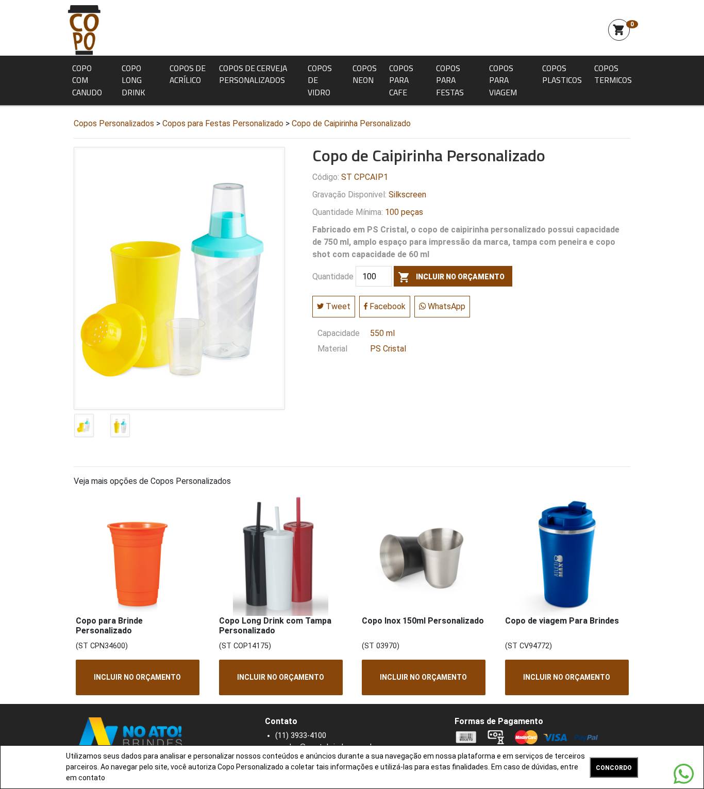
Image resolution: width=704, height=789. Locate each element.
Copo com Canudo (87, 80)
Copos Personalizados (114, 123)
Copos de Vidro (320, 80)
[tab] (84, 428)
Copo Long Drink (133, 80)
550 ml (382, 333)
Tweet (337, 306)
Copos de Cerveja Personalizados (253, 74)
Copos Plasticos (562, 74)
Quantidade (333, 277)
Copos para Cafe (401, 80)
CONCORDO (614, 767)
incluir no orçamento (451, 277)
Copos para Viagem (503, 80)
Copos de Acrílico (188, 74)
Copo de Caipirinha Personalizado (351, 123)
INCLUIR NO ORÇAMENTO (137, 677)
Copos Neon (365, 74)
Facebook (386, 306)
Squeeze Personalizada (84, 30)
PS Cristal (388, 349)
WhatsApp (445, 306)
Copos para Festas (450, 80)
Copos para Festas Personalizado (222, 123)
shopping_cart (619, 30)
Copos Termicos (613, 74)
